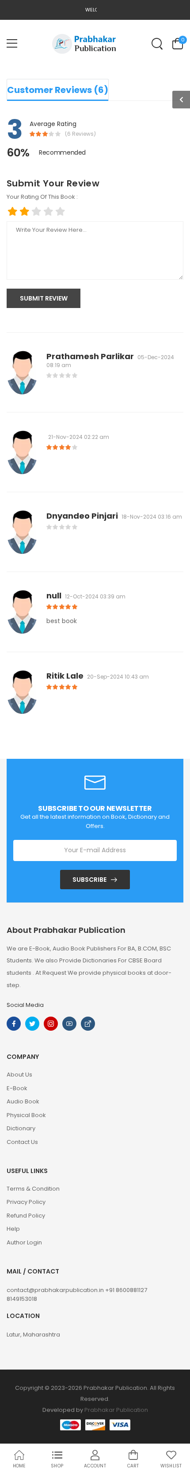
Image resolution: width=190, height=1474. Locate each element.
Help (13, 1229)
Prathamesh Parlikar (90, 356)
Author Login (24, 1242)
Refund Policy (26, 1215)
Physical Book (26, 1115)
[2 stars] (24, 211)
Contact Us (22, 1142)
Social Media (25, 1005)
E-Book (17, 1088)
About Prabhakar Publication (66, 930)
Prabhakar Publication (116, 1410)
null (53, 595)
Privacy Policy (26, 1202)
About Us (19, 1074)
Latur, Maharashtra (33, 1334)
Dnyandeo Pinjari (82, 515)
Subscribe (89, 879)
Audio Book (23, 1101)
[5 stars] (60, 211)
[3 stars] (36, 211)
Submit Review (44, 298)
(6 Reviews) (80, 134)
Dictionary (21, 1128)
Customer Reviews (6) (57, 90)
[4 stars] (48, 211)
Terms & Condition (33, 1188)
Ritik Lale (65, 675)
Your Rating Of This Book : (42, 197)
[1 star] (13, 211)
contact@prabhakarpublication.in (56, 1290)
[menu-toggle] (12, 43)
